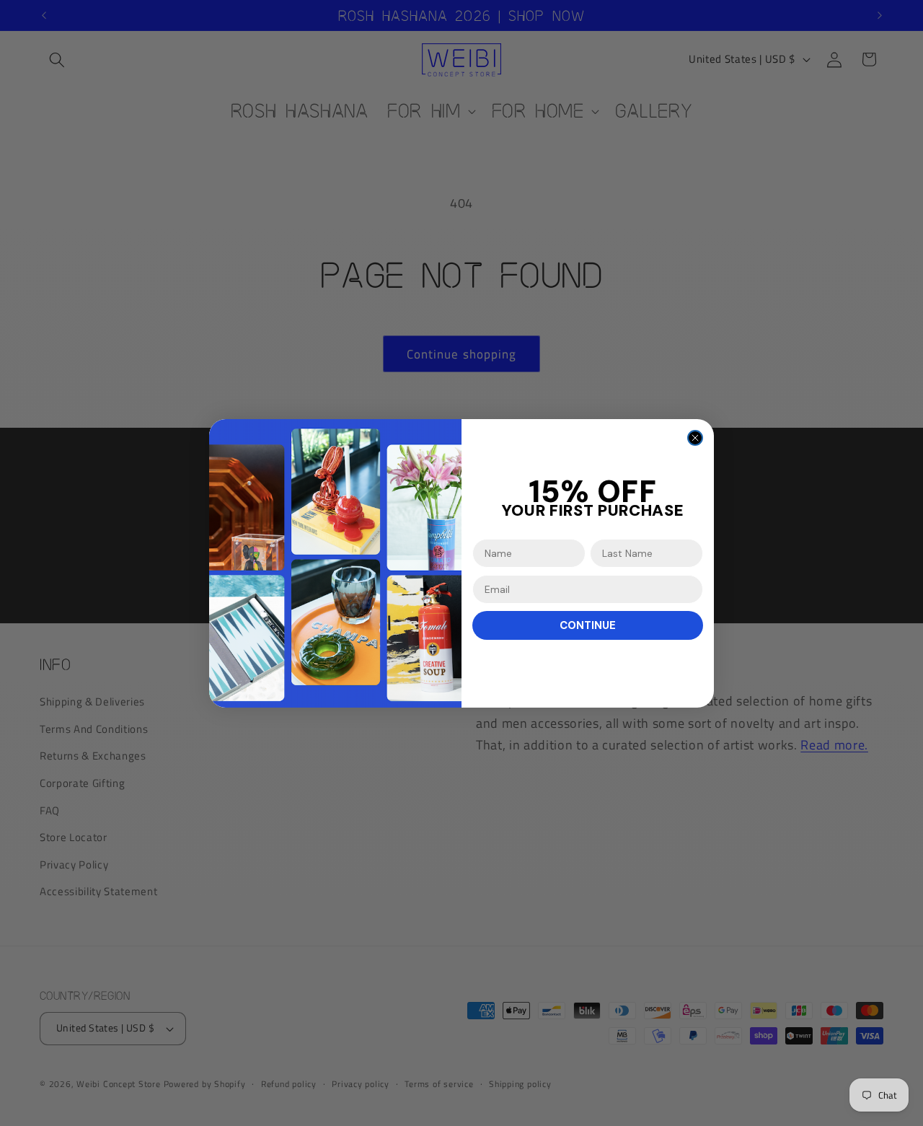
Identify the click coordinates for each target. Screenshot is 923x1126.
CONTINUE (588, 625)
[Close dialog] (695, 438)
